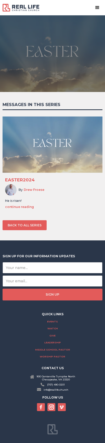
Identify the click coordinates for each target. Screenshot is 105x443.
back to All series (25, 225)
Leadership (52, 342)
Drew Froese (34, 190)
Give (52, 335)
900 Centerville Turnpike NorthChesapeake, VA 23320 (56, 378)
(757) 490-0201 (56, 384)
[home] (23, 7)
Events (52, 321)
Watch (52, 328)
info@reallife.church (56, 389)
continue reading (19, 207)
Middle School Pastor (52, 349)
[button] (97, 7)
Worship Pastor (52, 356)
